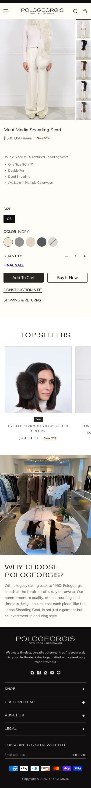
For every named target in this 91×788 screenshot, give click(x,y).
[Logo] (44, 11)
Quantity (13, 256)
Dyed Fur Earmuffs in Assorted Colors (38, 428)
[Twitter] (45, 672)
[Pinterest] (58, 672)
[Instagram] (32, 672)
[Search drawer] (75, 11)
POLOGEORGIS (58, 779)
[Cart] (84, 11)
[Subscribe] (79, 755)
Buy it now (67, 277)
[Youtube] (52, 672)
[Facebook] (39, 672)
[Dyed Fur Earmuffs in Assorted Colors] (38, 380)
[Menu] (6, 11)
